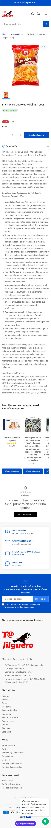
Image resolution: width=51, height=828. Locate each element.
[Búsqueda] (46, 24)
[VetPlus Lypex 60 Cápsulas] (11, 424)
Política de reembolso (12, 767)
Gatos (4, 703)
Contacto (6, 760)
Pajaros (5, 696)
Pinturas (6, 724)
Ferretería (6, 714)
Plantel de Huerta (10, 717)
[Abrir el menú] (46, 14)
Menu (4, 34)
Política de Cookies (11, 784)
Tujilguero (19, 808)
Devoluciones (8, 756)
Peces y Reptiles (9, 710)
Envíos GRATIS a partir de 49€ (25, 3)
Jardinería (6, 732)
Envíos (5, 749)
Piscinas (6, 728)
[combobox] (25, 24)
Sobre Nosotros (9, 745)
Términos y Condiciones (13, 752)
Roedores (6, 707)
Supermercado (8, 721)
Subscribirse (40, 599)
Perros (5, 699)
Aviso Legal (7, 780)
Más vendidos (17, 34)
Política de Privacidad (12, 788)
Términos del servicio (12, 763)
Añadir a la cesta (12, 471)
